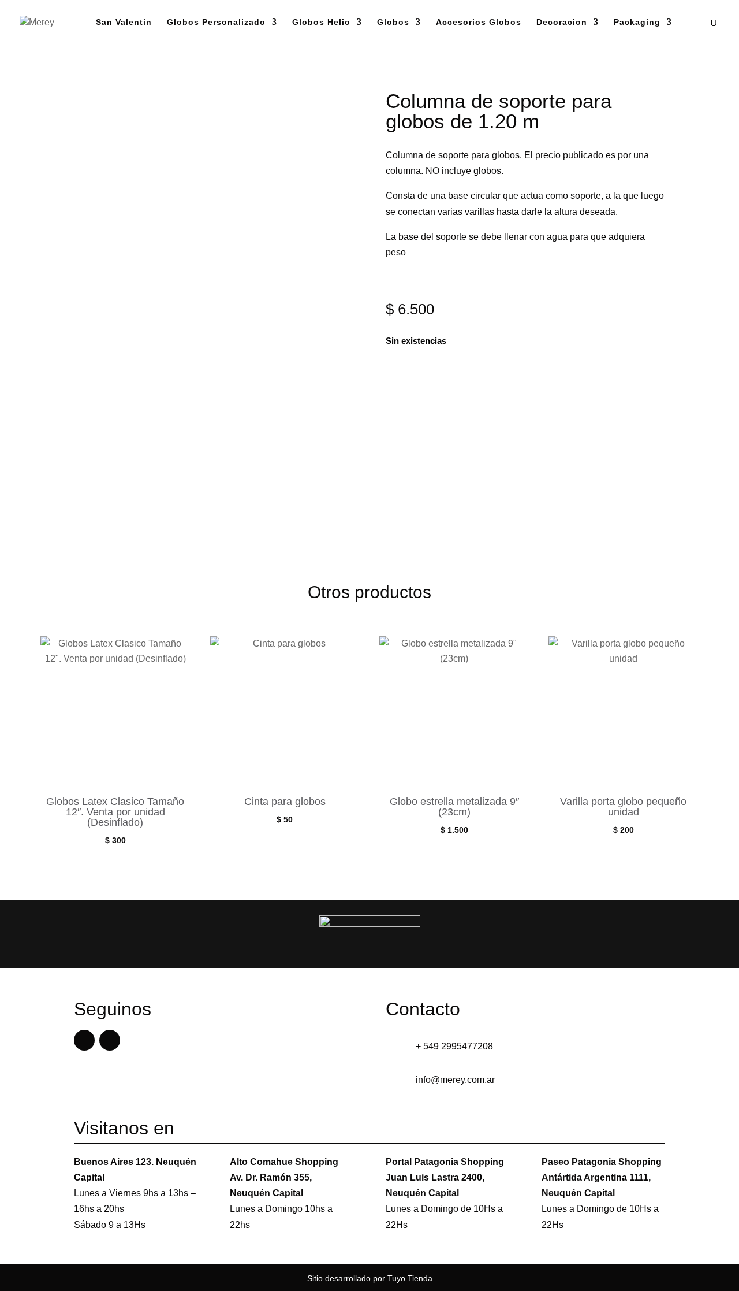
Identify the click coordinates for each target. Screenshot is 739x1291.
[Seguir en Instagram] (109, 1040)
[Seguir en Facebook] (84, 1040)
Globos (393, 22)
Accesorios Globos (478, 22)
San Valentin (124, 22)
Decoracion (561, 22)
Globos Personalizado (216, 22)
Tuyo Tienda (409, 1278)
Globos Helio (321, 22)
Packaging (637, 22)
